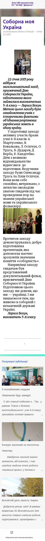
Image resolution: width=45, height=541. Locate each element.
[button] (4, 40)
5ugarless (36, 537)
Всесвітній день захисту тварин (20, 500)
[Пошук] (41, 4)
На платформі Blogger (24, 532)
